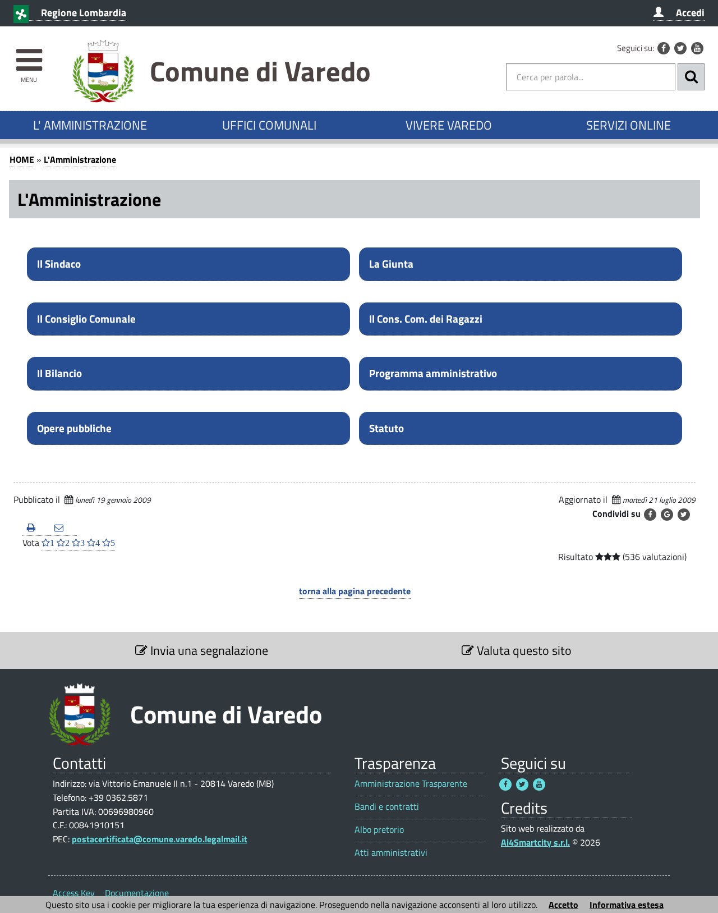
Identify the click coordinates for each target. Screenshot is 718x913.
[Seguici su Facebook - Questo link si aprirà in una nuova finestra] (663, 48)
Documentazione (137, 893)
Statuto (386, 428)
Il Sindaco (59, 264)
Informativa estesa (627, 904)
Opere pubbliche (74, 428)
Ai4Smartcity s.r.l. (535, 842)
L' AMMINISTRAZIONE (90, 125)
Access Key (74, 893)
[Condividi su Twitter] (684, 514)
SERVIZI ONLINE (628, 125)
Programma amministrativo (433, 373)
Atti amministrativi (391, 852)
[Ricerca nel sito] (691, 76)
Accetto (563, 904)
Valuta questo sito (523, 650)
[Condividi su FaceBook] (650, 514)
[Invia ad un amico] (63, 528)
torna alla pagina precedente (355, 591)
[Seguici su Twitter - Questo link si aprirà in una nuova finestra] (680, 48)
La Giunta (391, 264)
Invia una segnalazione (208, 650)
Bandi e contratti (387, 806)
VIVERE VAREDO (449, 125)
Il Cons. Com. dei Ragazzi (425, 319)
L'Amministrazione (80, 159)
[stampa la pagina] (36, 528)
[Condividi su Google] (667, 514)
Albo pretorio (379, 829)
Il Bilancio (59, 373)
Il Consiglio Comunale (86, 319)
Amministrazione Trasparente (411, 783)
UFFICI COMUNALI (269, 125)
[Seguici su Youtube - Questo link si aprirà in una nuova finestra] (697, 48)
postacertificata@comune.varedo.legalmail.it (159, 839)
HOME (22, 159)
